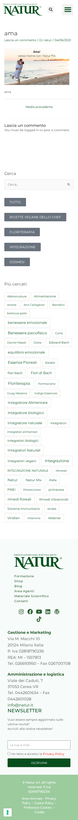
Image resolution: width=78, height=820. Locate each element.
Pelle (53, 480)
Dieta (37, 342)
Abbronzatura (17, 296)
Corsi (59, 333)
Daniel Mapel (16, 342)
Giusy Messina (17, 393)
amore (11, 304)
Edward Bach (59, 342)
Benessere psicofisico (27, 333)
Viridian (13, 518)
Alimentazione (45, 296)
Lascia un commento (20, 40)
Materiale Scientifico (31, 596)
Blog (18, 586)
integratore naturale (25, 423)
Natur (13, 480)
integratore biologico (26, 413)
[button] (50, 9)
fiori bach (15, 373)
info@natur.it (20, 705)
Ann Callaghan (34, 304)
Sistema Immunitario (23, 509)
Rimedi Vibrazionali (53, 499)
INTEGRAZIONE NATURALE (27, 471)
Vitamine (34, 518)
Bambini (58, 304)
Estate (50, 363)
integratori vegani (22, 461)
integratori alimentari (22, 432)
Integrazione (57, 460)
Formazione (46, 383)
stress (51, 508)
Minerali (61, 470)
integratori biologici (23, 441)
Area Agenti (24, 591)
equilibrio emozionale (26, 352)
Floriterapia (19, 383)
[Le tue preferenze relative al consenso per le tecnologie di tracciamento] (7, 812)
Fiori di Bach (41, 373)
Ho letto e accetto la (37, 754)
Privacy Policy (53, 754)
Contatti (21, 601)
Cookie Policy (44, 803)
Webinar (54, 518)
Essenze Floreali (22, 362)
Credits (39, 812)
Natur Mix (34, 480)
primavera (56, 490)
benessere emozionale (27, 322)
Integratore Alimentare (28, 402)
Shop (18, 581)
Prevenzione (32, 489)
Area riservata (32, 798)
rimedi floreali (19, 499)
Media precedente (39, 107)
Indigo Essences (45, 393)
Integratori (58, 423)
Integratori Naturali (24, 450)
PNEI (11, 490)
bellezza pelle (17, 313)
